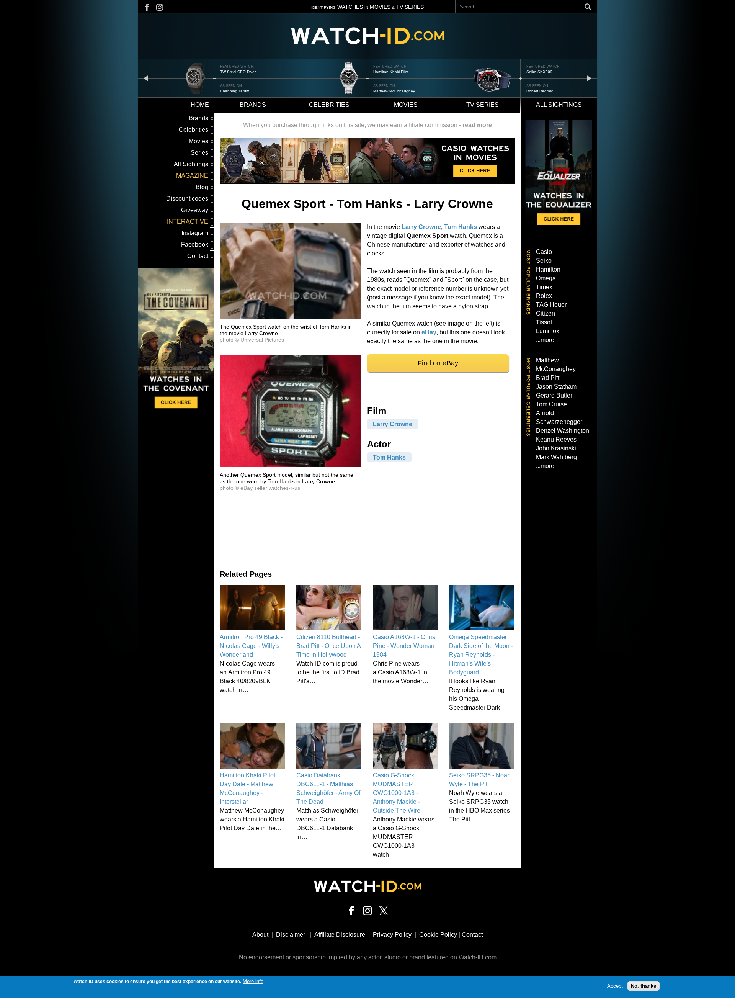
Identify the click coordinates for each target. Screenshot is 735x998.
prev (146, 78)
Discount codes (187, 198)
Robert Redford (540, 91)
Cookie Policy (438, 934)
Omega (546, 278)
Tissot (544, 322)
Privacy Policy (392, 934)
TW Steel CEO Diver (238, 72)
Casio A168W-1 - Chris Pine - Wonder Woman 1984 (404, 646)
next (589, 78)
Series (199, 152)
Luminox (547, 331)
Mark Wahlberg (556, 457)
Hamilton (548, 269)
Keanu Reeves (556, 439)
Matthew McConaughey (394, 91)
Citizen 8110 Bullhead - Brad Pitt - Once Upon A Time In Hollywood (328, 646)
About (260, 934)
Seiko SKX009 (539, 72)
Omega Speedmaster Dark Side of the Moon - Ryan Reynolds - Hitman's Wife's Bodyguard (481, 655)
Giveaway (194, 210)
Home (200, 104)
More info (253, 981)
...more (545, 340)
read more (477, 125)
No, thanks (643, 985)
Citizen (545, 313)
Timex (544, 287)
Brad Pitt (547, 378)
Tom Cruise (551, 404)
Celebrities (329, 104)
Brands (253, 104)
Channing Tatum (234, 91)
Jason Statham (556, 386)
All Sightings (191, 164)
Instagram (194, 233)
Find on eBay (438, 363)
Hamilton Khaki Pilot (390, 72)
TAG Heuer (551, 304)
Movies (406, 104)
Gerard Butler (554, 395)
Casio (544, 252)
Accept (615, 985)
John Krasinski (556, 448)
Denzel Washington (562, 430)
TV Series (482, 104)
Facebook (194, 244)
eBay (428, 332)
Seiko (544, 260)
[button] (290, 316)
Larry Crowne (421, 227)
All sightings (559, 104)
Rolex (544, 296)
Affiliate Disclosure (339, 934)
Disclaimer (290, 934)
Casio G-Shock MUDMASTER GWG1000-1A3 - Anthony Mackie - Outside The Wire (396, 793)
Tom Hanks (460, 227)
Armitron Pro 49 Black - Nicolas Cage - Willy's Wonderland (251, 646)
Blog (202, 187)
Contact (197, 256)
